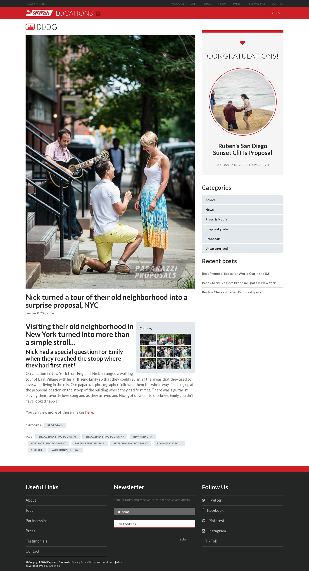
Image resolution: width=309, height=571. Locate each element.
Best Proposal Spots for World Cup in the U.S (236, 273)
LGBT (194, 3)
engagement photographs (58, 436)
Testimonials (256, 3)
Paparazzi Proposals (90, 443)
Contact (277, 3)
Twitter (215, 500)
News (209, 209)
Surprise (37, 449)
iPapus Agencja (51, 565)
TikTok (210, 541)
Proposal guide (216, 229)
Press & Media (216, 219)
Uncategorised (216, 248)
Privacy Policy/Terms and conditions (93, 562)
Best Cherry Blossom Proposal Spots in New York (239, 283)
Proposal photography (131, 443)
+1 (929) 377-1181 (36, 3)
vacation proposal (65, 449)
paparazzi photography (48, 443)
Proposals (177, 3)
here (89, 412)
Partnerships (37, 520)
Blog (207, 3)
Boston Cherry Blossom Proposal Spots (231, 292)
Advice (210, 200)
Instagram (217, 530)
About (222, 3)
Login (275, 13)
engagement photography (105, 436)
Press (236, 3)
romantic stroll (169, 443)
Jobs (29, 510)
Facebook (215, 510)
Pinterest (216, 520)
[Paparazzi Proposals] (39, 13)
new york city (143, 436)
